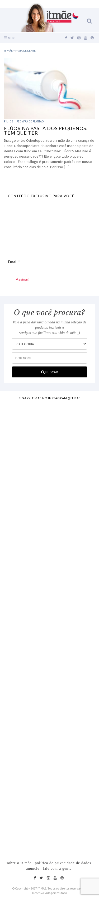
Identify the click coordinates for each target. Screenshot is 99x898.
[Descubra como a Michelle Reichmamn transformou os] (49, 649)
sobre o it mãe (19, 863)
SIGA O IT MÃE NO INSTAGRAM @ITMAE (50, 398)
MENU (12, 37)
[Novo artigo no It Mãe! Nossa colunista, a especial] (49, 595)
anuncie (32, 868)
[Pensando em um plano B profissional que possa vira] (49, 703)
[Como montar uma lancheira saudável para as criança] (49, 488)
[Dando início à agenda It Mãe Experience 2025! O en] (49, 756)
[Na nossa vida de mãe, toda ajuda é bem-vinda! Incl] (49, 541)
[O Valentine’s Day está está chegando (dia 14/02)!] (49, 810)
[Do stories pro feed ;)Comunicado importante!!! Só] (49, 434)
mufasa (61, 893)
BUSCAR (51, 372)
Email (14, 261)
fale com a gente (57, 868)
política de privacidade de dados (63, 863)
